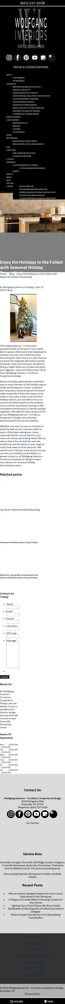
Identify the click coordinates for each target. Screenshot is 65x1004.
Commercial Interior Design (26, 114)
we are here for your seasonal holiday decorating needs (20, 437)
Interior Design (34, 936)
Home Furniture (34, 949)
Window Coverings (34, 968)
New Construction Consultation (28, 144)
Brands (34, 980)
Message (11, 640)
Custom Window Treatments (32, 168)
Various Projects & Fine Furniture (28, 108)
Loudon (49, 862)
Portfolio (11, 84)
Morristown (44, 865)
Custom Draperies (10, 160)
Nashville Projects (21, 90)
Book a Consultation (30, 66)
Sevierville (31, 865)
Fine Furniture (11, 148)
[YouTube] (35, 58)
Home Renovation (34, 974)
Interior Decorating (34, 961)
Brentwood (35, 873)
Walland (17, 868)
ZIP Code (11, 633)
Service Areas (9, 175)
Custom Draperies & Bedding (26, 99)
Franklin (46, 873)
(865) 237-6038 (32, 3)
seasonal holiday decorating (30, 369)
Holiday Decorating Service (32, 195)
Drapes (16, 171)
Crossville (7, 865)
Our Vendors (19, 78)
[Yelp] (52, 58)
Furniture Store (34, 942)
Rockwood (19, 865)
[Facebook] (18, 58)
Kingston (59, 862)
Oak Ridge (38, 862)
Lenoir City (29, 868)
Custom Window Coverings (25, 165)
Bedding (16, 126)
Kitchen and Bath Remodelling (33, 189)
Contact (10, 186)
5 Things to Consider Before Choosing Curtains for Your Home (35, 901)
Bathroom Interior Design (25, 105)
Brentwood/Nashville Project (27, 87)
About (9, 75)
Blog (9, 290)
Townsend (57, 865)
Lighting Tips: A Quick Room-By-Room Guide (35, 905)
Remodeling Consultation (25, 141)
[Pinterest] (26, 58)
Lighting (17, 129)
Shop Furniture (26, 186)
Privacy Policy (32, 993)
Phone (10, 618)
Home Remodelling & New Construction (31, 96)
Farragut (16, 862)
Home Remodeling (12, 136)
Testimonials (19, 81)
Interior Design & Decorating (13, 118)
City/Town (12, 625)
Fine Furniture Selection (24, 153)
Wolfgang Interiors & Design (18, 287)
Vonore (8, 868)
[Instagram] (9, 58)
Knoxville (5, 862)
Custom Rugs (19, 132)
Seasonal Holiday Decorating (26, 111)
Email (9, 611)
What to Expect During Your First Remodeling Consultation (35, 916)
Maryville (27, 862)
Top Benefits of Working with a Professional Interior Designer (36, 910)
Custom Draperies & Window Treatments (37, 198)
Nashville (23, 873)
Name (10, 603)
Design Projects (20, 123)
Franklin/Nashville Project (25, 93)
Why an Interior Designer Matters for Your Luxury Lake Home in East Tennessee (36, 895)
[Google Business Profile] (43, 58)
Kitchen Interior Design (23, 102)
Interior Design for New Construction (37, 192)
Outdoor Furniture (22, 156)
